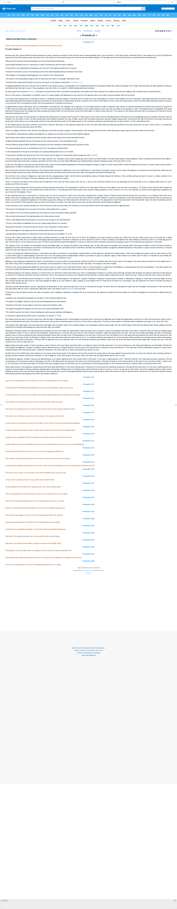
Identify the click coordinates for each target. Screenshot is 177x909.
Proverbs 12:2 (88, 377)
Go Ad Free (4, 900)
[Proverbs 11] (2, 410)
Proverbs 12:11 (88, 441)
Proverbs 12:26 (88, 547)
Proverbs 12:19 (88, 497)
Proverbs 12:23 (88, 526)
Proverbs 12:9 (88, 427)
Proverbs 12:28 (88, 561)
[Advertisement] (88, 618)
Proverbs (22, 31)
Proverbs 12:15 (88, 469)
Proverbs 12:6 (88, 405)
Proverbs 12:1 (88, 42)
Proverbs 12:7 (88, 412)
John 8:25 (70, 289)
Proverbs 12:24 (88, 533)
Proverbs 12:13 (88, 455)
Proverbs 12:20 (88, 504)
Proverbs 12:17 (88, 483)
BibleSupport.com (87, 570)
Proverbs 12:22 (88, 519)
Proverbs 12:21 (88, 512)
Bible (6, 31)
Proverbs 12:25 (88, 540)
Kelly (18, 31)
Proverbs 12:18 (88, 490)
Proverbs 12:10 (88, 434)
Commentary (12, 31)
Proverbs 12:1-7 (76, 82)
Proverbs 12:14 (88, 462)
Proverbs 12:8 (88, 420)
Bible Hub (88, 573)
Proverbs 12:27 (88, 554)
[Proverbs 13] (174, 410)
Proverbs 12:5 (88, 398)
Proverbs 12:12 (88, 448)
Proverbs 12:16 (88, 476)
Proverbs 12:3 (88, 384)
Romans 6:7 (32, 92)
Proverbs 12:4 (88, 391)
